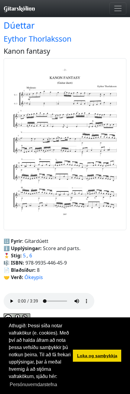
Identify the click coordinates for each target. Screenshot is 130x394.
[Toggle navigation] (117, 8)
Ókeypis (33, 277)
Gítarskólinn (19, 8)
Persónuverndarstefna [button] (33, 384)
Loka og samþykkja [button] (97, 355)
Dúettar (19, 25)
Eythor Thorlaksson (37, 38)
